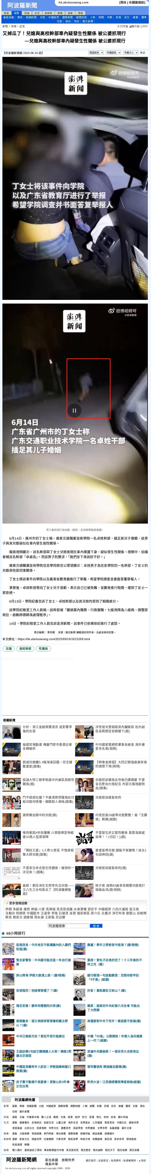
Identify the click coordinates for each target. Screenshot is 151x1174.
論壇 (70, 13)
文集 (63, 1117)
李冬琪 (51, 632)
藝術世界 (134, 1122)
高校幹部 (25, 648)
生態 (59, 21)
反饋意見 (103, 1160)
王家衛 (50, 917)
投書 (91, 1117)
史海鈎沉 (37, 1122)
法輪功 (10, 913)
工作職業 (97, 1122)
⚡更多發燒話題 (16, 903)
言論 (22, 1117)
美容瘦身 (17, 1128)
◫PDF (144, 26)
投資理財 (42, 1128)
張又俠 (134, 909)
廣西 (27, 909)
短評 (77, 1117)
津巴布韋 (118, 913)
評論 (26, 13)
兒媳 (9, 648)
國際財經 (81, 17)
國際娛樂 (73, 1133)
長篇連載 (115, 1128)
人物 (92, 17)
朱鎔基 (18, 909)
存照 (106, 1117)
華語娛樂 (37, 1133)
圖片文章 (127, 1128)
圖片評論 (123, 1117)
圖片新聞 (24, 1111)
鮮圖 (26, 1144)
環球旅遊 (131, 1139)
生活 (37, 13)
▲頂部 (142, 1160)
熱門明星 (49, 1133)
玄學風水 (85, 1122)
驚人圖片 (17, 1150)
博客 (80, 13)
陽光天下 (110, 1150)
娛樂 (59, 13)
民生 (127, 17)
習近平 (92, 909)
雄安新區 (83, 913)
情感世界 (37, 1139)
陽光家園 (122, 1150)
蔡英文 (18, 917)
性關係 (43, 648)
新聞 (16, 13)
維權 (135, 17)
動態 (55, 1117)
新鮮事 (48, 13)
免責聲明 (116, 1160)
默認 (142, 52)
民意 (113, 1117)
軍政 (20, 17)
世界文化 (54, 1128)
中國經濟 (53, 17)
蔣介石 (96, 913)
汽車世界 (61, 1139)
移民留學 (73, 1139)
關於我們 (91, 1160)
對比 (98, 1117)
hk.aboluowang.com (74, 2)
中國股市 (33, 913)
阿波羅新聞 (22, 5)
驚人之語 (46, 1117)
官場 (118, 17)
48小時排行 (15, 933)
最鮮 (14, 1139)
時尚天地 (85, 1139)
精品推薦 (97, 1133)
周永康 (39, 917)
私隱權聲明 (129, 1160)
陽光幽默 (98, 1150)
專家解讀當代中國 (54, 1150)
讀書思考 (66, 1128)
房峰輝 (142, 913)
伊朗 (8, 909)
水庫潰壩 (80, 909)
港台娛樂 (61, 1133)
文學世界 (102, 1128)
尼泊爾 (60, 917)
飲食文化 (24, 1139)
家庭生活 (49, 1122)
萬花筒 (108, 1139)
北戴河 (106, 913)
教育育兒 (110, 1122)
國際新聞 (67, 17)
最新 (8, 17)
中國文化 (122, 1122)
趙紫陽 (28, 917)
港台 (68, 21)
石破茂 (64, 913)
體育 (144, 17)
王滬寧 (45, 913)
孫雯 (72, 913)
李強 (54, 913)
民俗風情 (17, 1144)
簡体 (123, 2)
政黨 (70, 1117)
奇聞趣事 (97, 1139)
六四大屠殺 (120, 909)
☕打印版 (122, 26)
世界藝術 (90, 1128)
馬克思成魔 (65, 909)
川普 (41, 909)
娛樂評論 (85, 1133)
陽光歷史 (86, 1150)
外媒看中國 (33, 1117)
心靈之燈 (61, 1122)
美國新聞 (31, 17)
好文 (84, 1117)
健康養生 (24, 1122)
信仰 (76, 21)
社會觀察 (49, 1139)
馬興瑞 (51, 909)
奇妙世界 (119, 1139)
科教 (110, 17)
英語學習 (78, 1128)
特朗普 (21, 913)
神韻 (34, 909)
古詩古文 (29, 1128)
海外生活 (73, 1122)
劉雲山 (131, 913)
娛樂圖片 (110, 1133)
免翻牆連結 (136, 2)
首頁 (6, 13)
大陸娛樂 (24, 1133)
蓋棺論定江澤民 (33, 1150)
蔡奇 (8, 917)
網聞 (101, 17)
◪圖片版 (134, 26)
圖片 (87, 21)
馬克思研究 (72, 1150)
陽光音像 (134, 1150)
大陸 (42, 17)
